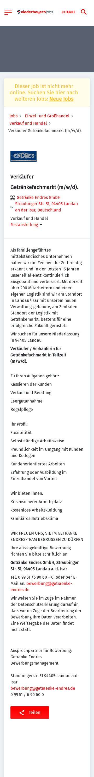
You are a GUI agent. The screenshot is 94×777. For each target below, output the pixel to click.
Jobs (13, 115)
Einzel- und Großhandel (47, 115)
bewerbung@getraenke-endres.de (42, 688)
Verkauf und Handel (28, 123)
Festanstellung (24, 224)
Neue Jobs (61, 99)
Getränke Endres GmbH (39, 197)
